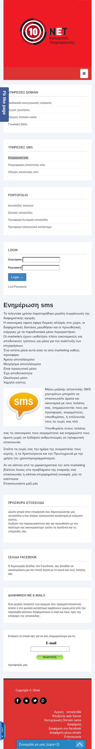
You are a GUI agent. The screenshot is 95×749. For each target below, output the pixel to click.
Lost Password (17, 286)
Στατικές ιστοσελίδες (20, 212)
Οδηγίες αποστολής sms (23, 172)
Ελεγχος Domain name (22, 117)
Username (15, 259)
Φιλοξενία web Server (66, 716)
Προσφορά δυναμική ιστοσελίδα (28, 219)
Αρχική (58, 712)
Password (14, 267)
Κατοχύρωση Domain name (63, 720)
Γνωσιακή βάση (17, 124)
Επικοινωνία (72, 736)
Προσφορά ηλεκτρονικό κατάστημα (29, 227)
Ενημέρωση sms (18, 157)
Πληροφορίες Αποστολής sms (26, 165)
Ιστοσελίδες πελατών (20, 205)
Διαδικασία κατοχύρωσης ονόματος (30, 103)
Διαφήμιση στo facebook (65, 728)
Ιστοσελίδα (74, 712)
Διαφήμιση (74, 724)
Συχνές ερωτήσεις (19, 110)
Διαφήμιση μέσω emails (65, 732)
